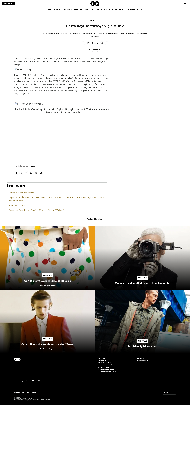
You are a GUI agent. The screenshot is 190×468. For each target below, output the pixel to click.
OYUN (139, 9)
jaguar (34, 166)
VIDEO (107, 9)
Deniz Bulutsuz (95, 49)
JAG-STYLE (95, 20)
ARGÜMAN (67, 9)
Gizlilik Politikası (19, 392)
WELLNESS (97, 9)
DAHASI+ (131, 9)
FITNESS (78, 9)
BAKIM (57, 9)
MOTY (122, 9)
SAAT (87, 9)
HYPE (114, 9)
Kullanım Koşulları (31, 392)
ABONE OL (8, 3)
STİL (50, 9)
